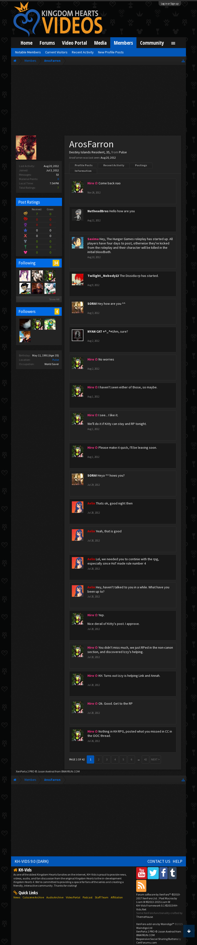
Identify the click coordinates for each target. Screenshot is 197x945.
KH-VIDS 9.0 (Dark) (32, 861)
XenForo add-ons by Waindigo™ (155, 924)
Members (123, 42)
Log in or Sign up (170, 3)
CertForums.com (146, 942)
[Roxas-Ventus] (37, 275)
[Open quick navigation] (183, 60)
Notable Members (28, 52)
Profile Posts (83, 165)
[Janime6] (25, 275)
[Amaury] (25, 288)
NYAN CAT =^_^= (99, 331)
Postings (141, 165)
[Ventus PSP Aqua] (25, 336)
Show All (54, 299)
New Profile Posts (111, 52)
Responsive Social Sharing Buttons (157, 939)
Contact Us (159, 861)
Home (26, 42)
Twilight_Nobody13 (103, 276)
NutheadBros (98, 211)
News (16, 897)
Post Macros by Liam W (156, 900)
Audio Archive (54, 897)
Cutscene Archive (33, 897)
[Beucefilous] (37, 288)
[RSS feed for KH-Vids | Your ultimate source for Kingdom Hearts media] (141, 885)
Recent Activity (113, 165)
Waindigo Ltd (144, 928)
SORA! (92, 303)
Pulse (55, 359)
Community (152, 42)
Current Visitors (56, 52)
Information (83, 171)
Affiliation (117, 897)
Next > (155, 759)
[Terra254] (49, 324)
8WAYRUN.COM (70, 771)
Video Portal (74, 42)
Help (177, 861)
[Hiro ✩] (49, 275)
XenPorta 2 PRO (25, 771)
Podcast (87, 897)
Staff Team (101, 897)
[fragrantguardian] (25, 324)
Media (100, 42)
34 (56, 263)
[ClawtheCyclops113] (49, 288)
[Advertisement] (98, 101)
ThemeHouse (144, 917)
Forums (47, 42)
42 (145, 759)
